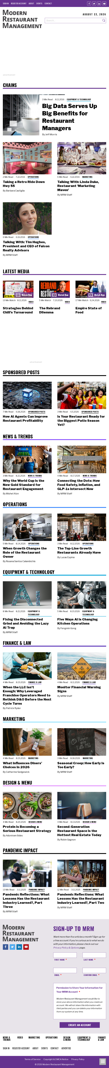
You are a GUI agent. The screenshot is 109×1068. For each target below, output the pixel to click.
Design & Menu (35, 821)
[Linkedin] (99, 3)
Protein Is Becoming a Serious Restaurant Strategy (27, 829)
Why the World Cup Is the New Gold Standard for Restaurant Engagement (23, 485)
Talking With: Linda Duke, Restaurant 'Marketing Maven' (78, 186)
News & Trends (35, 475)
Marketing (87, 176)
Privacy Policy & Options (66, 947)
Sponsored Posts (36, 411)
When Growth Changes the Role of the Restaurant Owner (25, 552)
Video (31, 301)
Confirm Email (90, 974)
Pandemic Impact (37, 889)
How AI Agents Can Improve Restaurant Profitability (25, 418)
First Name (59, 959)
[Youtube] (104, 3)
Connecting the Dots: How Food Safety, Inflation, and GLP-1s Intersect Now (78, 485)
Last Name (88, 959)
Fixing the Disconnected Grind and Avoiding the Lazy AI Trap (26, 623)
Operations (33, 176)
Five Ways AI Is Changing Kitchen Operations (77, 621)
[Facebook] (89, 3)
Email (56, 974)
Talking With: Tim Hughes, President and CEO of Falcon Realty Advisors (26, 246)
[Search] (104, 20)
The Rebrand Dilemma (49, 310)
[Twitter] (94, 3)
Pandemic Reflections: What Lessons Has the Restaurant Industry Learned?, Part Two (80, 898)
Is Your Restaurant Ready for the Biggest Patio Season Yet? (81, 420)
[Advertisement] (54, 54)
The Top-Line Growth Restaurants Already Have (79, 550)
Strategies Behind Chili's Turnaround (18, 310)
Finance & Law (34, 682)
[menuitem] (6, 3)
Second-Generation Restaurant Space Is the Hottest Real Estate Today (79, 831)
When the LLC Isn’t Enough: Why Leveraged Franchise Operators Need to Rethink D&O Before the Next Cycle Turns (27, 695)
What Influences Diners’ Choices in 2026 (22, 765)
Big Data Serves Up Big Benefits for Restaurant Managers (69, 117)
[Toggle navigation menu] (102, 1061)
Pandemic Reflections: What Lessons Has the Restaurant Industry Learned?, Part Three (26, 900)
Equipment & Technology (79, 99)
